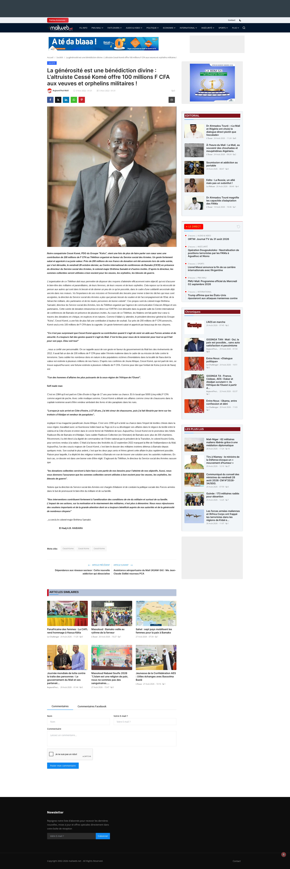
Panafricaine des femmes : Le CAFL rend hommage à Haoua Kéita (67, 631)
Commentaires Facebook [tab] (92, 706)
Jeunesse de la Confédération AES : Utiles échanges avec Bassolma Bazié (156, 676)
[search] (244, 28)
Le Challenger (53, 636)
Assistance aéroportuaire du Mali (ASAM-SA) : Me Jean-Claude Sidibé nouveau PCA (145, 572)
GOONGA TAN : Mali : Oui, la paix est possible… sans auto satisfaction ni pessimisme (223, 342)
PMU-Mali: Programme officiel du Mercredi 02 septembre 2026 (212, 283)
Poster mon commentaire (63, 765)
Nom (49, 716)
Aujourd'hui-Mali (53, 687)
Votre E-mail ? (121, 716)
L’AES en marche (215, 321)
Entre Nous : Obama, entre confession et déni (221, 402)
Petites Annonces (57, 20)
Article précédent (101, 565)
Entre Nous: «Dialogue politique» (219, 360)
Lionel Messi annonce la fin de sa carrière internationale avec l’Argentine (211, 269)
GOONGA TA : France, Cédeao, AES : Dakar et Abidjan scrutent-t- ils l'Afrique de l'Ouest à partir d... (221, 381)
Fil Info (83, 27)
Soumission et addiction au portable (222, 164)
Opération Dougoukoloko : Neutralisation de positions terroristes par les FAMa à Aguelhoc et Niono (213, 253)
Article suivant (121, 565)
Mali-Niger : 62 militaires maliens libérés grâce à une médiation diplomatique (222, 442)
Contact (231, 20)
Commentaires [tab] (60, 706)
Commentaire (54, 728)
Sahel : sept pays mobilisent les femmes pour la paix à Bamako (154, 631)
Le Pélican (210, 186)
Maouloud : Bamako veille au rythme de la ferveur (107, 631)
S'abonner (103, 836)
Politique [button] (151, 27)
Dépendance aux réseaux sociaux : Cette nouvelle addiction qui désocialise (82, 572)
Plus (234, 27)
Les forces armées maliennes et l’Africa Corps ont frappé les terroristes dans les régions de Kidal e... (223, 515)
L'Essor (94, 636)
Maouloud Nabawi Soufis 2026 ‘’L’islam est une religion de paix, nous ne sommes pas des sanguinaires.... (109, 678)
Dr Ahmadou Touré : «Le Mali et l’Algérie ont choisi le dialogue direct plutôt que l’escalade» (223, 130)
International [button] (187, 27)
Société (59, 57)
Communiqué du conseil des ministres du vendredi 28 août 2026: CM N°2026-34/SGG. (222, 479)
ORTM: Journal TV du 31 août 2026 (208, 239)
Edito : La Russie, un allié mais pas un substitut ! (220, 181)
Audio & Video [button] (133, 27)
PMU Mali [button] (96, 27)
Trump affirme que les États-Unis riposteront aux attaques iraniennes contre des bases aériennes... (212, 298)
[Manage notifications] (283, 854)
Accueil (50, 57)
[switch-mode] (240, 20)
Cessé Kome (68, 548)
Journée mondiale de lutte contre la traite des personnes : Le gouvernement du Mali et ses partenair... (66, 678)
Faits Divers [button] (113, 27)
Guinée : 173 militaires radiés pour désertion (222, 495)
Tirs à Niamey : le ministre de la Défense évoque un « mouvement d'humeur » (222, 459)
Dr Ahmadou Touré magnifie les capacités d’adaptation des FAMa (222, 200)
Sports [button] (222, 27)
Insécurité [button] (206, 27)
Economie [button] (168, 27)
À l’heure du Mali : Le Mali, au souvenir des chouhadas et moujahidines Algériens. (223, 148)
